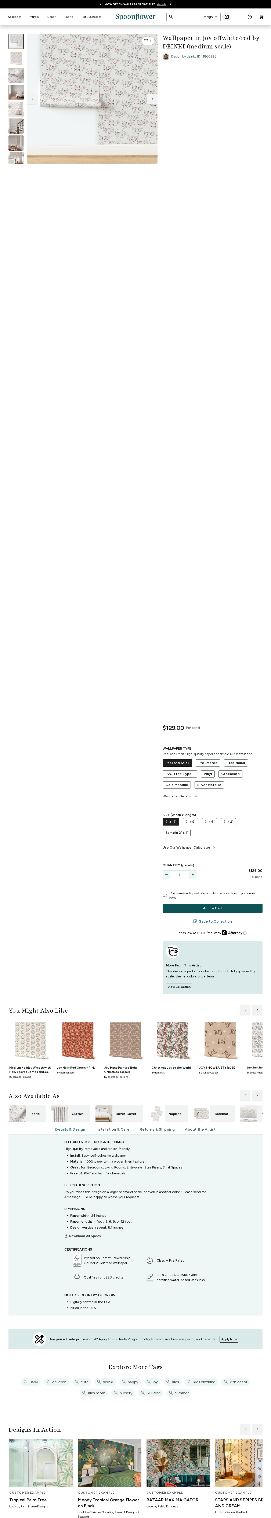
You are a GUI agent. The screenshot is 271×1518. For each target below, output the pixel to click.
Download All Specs (82, 1236)
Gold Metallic (177, 785)
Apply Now (229, 1339)
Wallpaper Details (180, 796)
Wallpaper (14, 17)
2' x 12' (171, 822)
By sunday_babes (208, 1072)
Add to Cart (212, 908)
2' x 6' (209, 822)
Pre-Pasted (208, 763)
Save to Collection (212, 921)
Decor (51, 17)
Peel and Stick (177, 763)
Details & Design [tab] (70, 1129)
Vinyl (208, 774)
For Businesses (91, 17)
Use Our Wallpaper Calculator (189, 847)
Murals (34, 17)
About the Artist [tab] (200, 1129)
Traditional (236, 763)
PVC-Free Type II (180, 774)
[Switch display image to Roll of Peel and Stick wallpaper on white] (16, 58)
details (161, 4)
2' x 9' (190, 822)
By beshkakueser (66, 1072)
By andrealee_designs (116, 1076)
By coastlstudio (254, 1072)
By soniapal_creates (20, 1076)
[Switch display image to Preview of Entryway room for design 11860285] (16, 126)
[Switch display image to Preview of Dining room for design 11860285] (16, 143)
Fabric (69, 17)
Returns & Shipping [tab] (157, 1129)
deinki (191, 56)
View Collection (179, 987)
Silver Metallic (209, 785)
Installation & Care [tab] (112, 1129)
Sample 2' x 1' (177, 833)
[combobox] (210, 17)
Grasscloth (230, 774)
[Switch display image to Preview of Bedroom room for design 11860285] (16, 160)
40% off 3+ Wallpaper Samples (130, 4)
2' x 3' (228, 822)
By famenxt (158, 1072)
